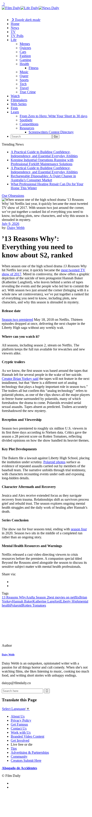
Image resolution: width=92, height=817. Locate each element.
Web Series (19, 104)
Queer (24, 76)
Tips (14, 748)
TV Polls (17, 36)
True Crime (28, 92)
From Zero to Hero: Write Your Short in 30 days (53, 116)
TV (13, 32)
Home (15, 24)
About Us (18, 716)
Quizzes (25, 48)
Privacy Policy (21, 720)
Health (24, 64)
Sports (24, 80)
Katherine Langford (47, 601)
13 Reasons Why (14, 597)
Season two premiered (17, 319)
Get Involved (20, 740)
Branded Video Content (27, 736)
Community (19, 756)
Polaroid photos (54, 462)
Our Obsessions (13, 196)
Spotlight (26, 120)
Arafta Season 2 (37, 597)
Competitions (29, 124)
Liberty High (70, 601)
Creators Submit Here (26, 760)
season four (79, 529)
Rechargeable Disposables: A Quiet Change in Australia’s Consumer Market (43, 178)
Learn (15, 112)
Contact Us (19, 728)
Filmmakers (19, 100)
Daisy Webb (16, 228)
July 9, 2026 (10, 224)
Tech (23, 84)
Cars (23, 52)
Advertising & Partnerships (30, 752)
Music (24, 72)
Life (14, 40)
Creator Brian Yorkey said (20, 379)
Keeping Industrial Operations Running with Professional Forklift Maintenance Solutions (42, 162)
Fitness (33, 68)
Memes (25, 44)
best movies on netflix (63, 597)
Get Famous (19, 724)
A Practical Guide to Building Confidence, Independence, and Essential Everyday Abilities (44, 154)
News (15, 28)
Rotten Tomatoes (34, 605)
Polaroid (16, 605)
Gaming (25, 60)
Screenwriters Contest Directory (51, 132)
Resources (27, 128)
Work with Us (21, 732)
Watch (15, 96)
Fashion (25, 56)
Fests (14, 108)
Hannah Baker (22, 601)
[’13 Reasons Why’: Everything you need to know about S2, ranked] (32, 645)
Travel (24, 88)
